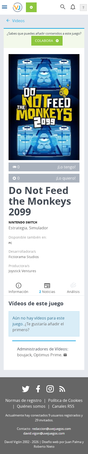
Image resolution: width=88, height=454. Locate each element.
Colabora (44, 40)
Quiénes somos (31, 406)
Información (18, 291)
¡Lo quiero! (66, 178)
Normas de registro (23, 400)
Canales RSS (63, 406)
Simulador (38, 228)
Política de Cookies (65, 400)
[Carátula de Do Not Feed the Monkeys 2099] (44, 106)
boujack (24, 354)
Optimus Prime (47, 354)
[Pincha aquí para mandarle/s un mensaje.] (65, 354)
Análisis (73, 291)
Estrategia (18, 228)
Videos (18, 20)
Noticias (47, 291)
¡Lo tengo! (66, 167)
